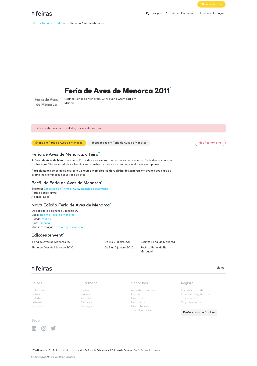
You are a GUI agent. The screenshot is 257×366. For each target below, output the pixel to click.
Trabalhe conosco (143, 310)
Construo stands (192, 290)
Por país (156, 13)
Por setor (187, 13)
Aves (76, 189)
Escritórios (138, 302)
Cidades (36, 298)
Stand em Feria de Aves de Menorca (58, 143)
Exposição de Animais (58, 189)
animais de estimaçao (94, 189)
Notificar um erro (210, 143)
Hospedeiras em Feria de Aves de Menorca (119, 143)
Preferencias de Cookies (199, 312)
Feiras (36, 283)
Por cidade (172, 13)
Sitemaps (89, 283)
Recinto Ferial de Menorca (57, 215)
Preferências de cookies (147, 350)
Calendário (204, 13)
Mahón (46, 219)
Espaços (218, 13)
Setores (36, 302)
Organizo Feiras (191, 302)
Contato (137, 298)
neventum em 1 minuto (145, 290)
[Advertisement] (128, 53)
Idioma (220, 267)
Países (35, 294)
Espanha (44, 223)
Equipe (135, 294)
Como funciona (141, 306)
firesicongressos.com (70, 227)
